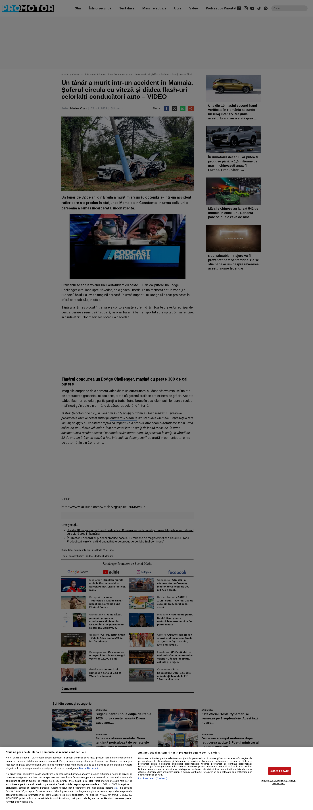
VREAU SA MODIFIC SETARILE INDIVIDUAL (278, 782)
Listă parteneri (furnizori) (152, 778)
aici (115, 788)
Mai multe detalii (88, 768)
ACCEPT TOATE (279, 771)
